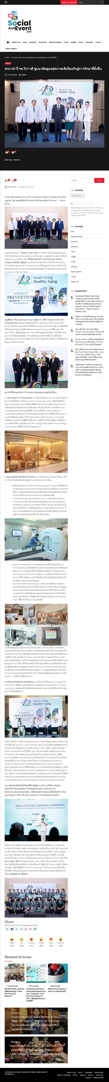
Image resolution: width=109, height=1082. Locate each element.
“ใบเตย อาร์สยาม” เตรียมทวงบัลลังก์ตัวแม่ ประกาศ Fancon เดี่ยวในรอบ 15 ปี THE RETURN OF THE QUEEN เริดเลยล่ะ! (89, 341)
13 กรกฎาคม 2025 (12, 986)
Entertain (43, 42)
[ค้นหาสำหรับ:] (90, 2)
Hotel (81, 42)
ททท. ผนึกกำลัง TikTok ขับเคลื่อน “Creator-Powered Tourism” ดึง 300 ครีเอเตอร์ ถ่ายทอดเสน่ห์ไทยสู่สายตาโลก (89, 331)
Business (32, 42)
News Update (11, 48)
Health (73, 42)
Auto (25, 42)
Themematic (9, 1074)
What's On (75, 282)
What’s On (16, 42)
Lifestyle (89, 42)
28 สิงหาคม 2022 (55, 986)
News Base (41, 1072)
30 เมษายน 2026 (33, 986)
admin (24, 75)
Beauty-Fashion (55, 42)
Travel (97, 42)
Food (66, 42)
